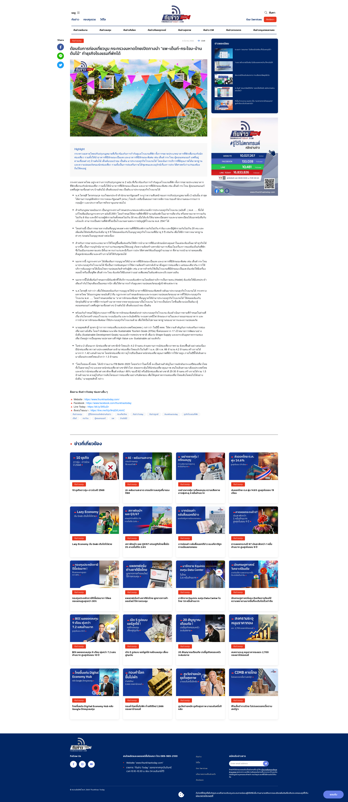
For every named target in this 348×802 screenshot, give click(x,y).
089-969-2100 (169, 756)
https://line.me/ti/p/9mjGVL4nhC (108, 410)
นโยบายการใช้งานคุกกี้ (204, 796)
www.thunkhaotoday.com (149, 763)
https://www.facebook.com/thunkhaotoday (108, 403)
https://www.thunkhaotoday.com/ (101, 399)
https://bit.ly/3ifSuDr (98, 406)
